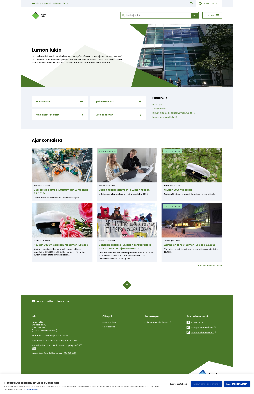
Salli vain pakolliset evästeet (206, 384)
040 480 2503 (70, 353)
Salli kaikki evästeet (236, 384)
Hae (195, 15)
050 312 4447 (62, 335)
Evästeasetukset (178, 384)
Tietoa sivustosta (31, 389)
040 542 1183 (71, 340)
